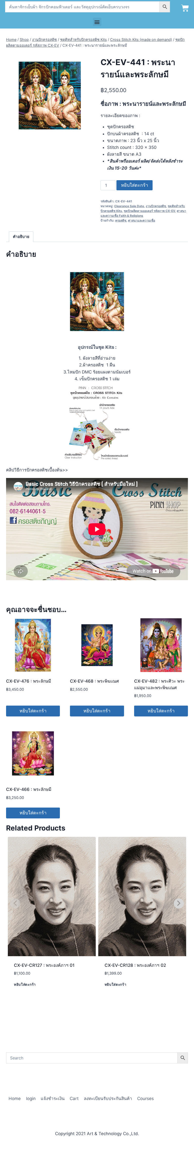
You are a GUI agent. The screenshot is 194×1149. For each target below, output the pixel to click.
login (31, 1098)
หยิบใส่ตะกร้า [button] (32, 710)
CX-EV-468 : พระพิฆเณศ (94, 681)
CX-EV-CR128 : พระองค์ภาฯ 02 (135, 965)
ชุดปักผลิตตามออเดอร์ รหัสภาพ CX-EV (149, 211)
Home (15, 1098)
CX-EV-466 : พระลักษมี (28, 789)
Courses (145, 1098)
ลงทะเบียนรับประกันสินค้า (108, 1098)
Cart (74, 1098)
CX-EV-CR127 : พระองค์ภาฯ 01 (44, 965)
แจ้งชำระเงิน (53, 1098)
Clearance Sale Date (129, 206)
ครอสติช (120, 220)
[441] (49, 95)
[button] (97, 22)
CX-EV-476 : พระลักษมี (28, 681)
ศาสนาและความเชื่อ (141, 220)
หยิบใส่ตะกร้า (134, 185)
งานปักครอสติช (156, 206)
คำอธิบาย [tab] (21, 236)
